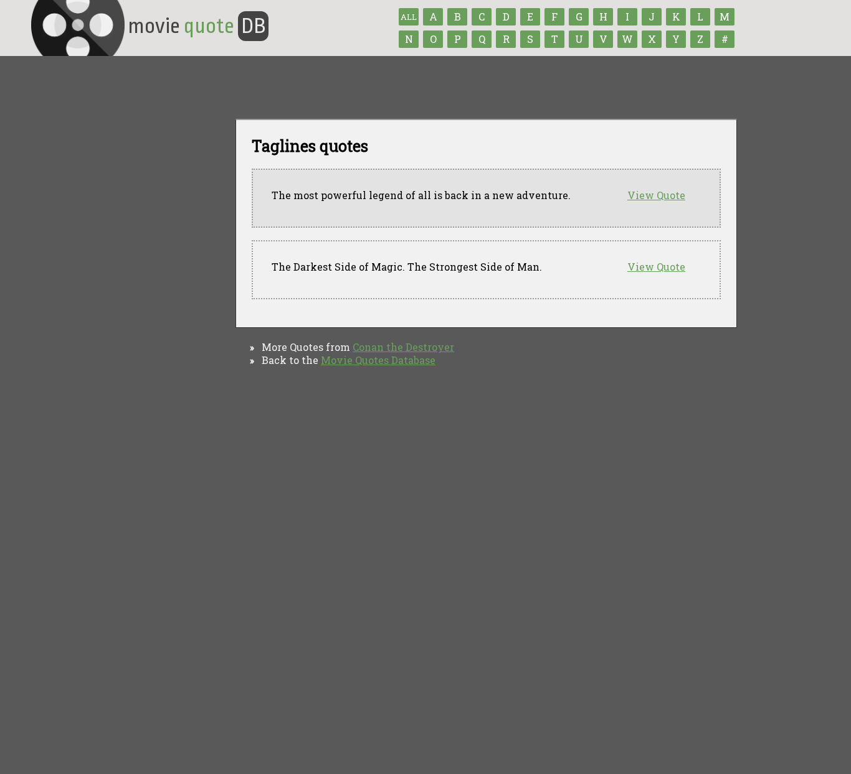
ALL (409, 16)
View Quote (656, 195)
